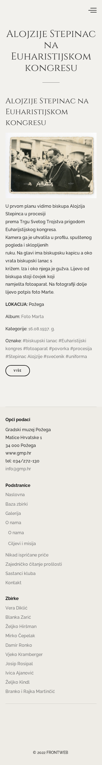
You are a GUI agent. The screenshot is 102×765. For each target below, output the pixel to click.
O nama (13, 522)
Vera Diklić (16, 608)
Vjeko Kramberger (24, 654)
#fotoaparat (35, 348)
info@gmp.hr (18, 468)
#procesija (81, 348)
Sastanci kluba (20, 573)
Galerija (13, 513)
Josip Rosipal (19, 663)
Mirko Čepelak (20, 635)
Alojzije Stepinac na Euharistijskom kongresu (47, 112)
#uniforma (76, 356)
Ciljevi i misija (22, 543)
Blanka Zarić (18, 617)
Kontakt (13, 582)
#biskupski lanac (40, 340)
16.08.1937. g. (41, 328)
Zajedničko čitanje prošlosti (33, 564)
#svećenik (54, 356)
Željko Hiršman (20, 626)
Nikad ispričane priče (26, 555)
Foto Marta (32, 316)
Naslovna (15, 494)
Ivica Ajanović (19, 673)
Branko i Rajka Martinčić (30, 691)
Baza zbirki (16, 504)
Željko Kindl (17, 682)
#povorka (59, 348)
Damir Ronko (18, 645)
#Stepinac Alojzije (23, 356)
